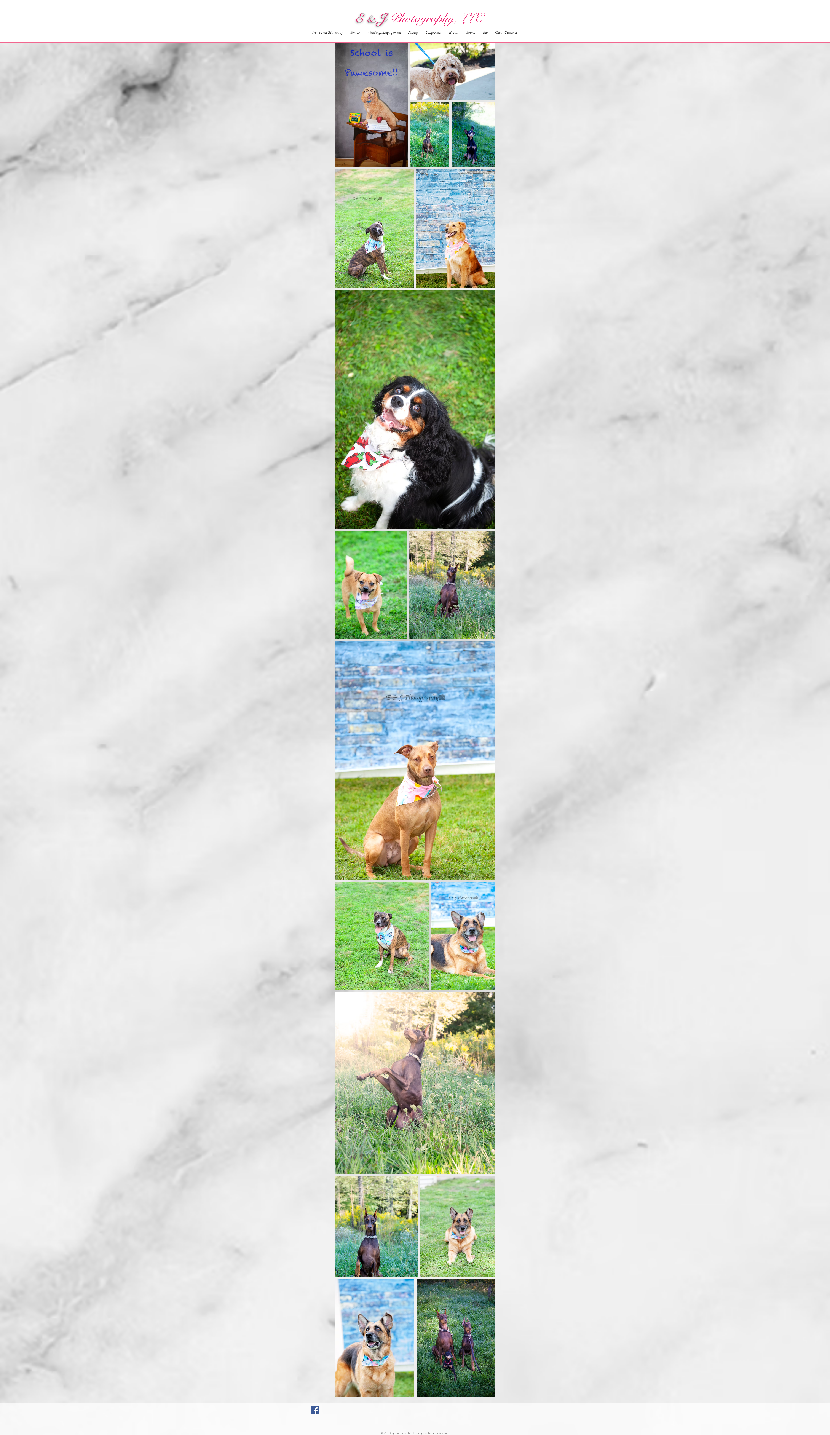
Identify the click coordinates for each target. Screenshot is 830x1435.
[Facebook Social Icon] (315, 1410)
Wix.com (444, 1433)
